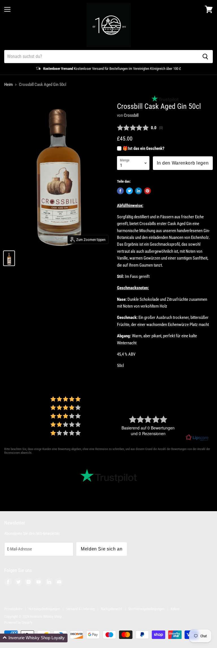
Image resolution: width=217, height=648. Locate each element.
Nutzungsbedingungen (44, 609)
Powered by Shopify (18, 622)
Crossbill (131, 115)
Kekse (175, 609)
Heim (8, 84)
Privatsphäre (13, 609)
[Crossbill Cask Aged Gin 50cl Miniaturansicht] (9, 258)
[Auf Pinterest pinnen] (147, 190)
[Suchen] (205, 56)
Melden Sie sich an (101, 549)
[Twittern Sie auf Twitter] (129, 190)
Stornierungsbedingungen (146, 609)
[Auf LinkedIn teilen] (138, 190)
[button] (34, 638)
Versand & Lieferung (80, 609)
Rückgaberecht (111, 609)
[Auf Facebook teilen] (120, 190)
